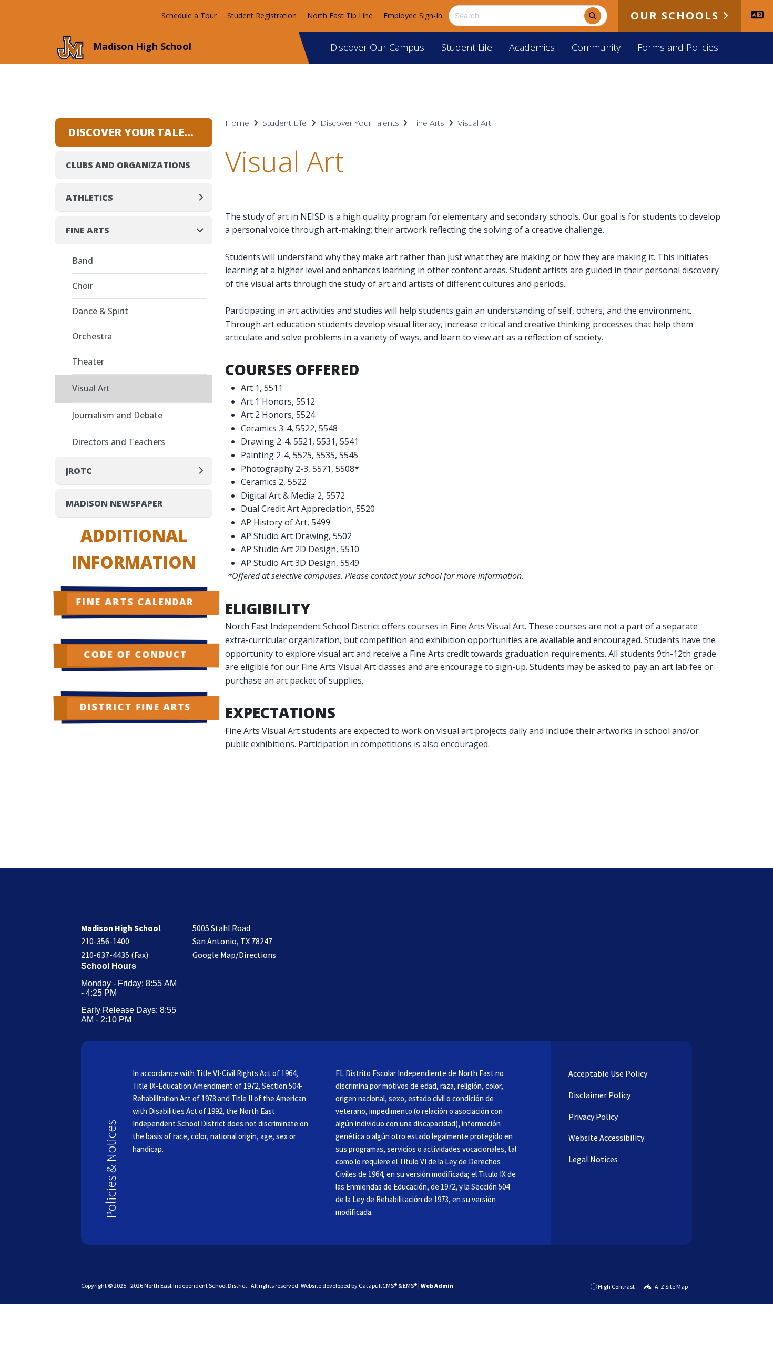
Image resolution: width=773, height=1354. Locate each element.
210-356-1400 (105, 941)
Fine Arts (428, 123)
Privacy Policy (592, 1116)
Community (596, 47)
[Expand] (203, 197)
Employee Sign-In (412, 15)
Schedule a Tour (189, 15)
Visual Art (474, 123)
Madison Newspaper (114, 503)
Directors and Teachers (118, 442)
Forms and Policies (677, 47)
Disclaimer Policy (598, 1095)
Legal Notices (592, 1159)
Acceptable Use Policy (607, 1073)
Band (82, 260)
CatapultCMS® (378, 1285)
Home (237, 123)
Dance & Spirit (100, 311)
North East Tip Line (340, 15)
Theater (88, 361)
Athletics (89, 197)
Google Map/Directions (234, 954)
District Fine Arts (135, 706)
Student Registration (262, 15)
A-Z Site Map (671, 1286)
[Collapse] (203, 230)
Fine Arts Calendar (135, 601)
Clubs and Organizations (128, 165)
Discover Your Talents (359, 123)
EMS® (410, 1285)
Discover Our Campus (377, 47)
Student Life (466, 47)
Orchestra (92, 336)
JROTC (79, 471)
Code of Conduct (135, 654)
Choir (82, 286)
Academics (532, 47)
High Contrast (616, 1286)
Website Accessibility (605, 1137)
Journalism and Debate (117, 415)
